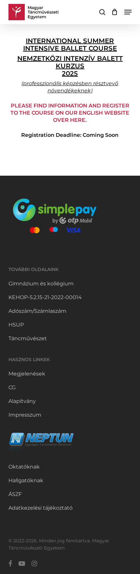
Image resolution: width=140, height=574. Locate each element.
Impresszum (24, 415)
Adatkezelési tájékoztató (40, 508)
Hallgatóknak (25, 480)
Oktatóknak (24, 467)
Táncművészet (27, 338)
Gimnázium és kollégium (41, 283)
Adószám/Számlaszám (37, 311)
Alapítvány (22, 401)
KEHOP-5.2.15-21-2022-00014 (45, 297)
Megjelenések (26, 374)
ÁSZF (15, 494)
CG (12, 387)
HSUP (16, 325)
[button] (128, 12)
